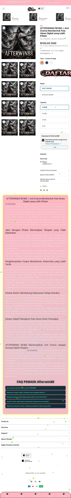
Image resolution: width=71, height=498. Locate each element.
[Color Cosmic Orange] (42, 63)
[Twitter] (44, 190)
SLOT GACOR (46, 88)
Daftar (35, 496)
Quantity (43, 154)
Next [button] (69, 3)
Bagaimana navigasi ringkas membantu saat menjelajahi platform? (26, 392)
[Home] (31, 9)
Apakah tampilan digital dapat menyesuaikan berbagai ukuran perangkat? (28, 401)
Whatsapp (50, 496)
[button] (3, 8)
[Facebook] (41, 190)
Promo (7, 496)
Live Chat (64, 496)
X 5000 (44, 107)
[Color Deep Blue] (46, 62)
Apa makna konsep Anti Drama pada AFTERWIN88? (21, 388)
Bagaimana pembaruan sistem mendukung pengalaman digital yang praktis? (29, 406)
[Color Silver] (51, 62)
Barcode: (54, 39)
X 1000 (44, 113)
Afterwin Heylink (47, 95)
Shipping (51, 45)
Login (21, 496)
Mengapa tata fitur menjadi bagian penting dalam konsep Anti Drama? (27, 397)
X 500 (44, 120)
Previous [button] (2, 3)
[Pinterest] (47, 190)
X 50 (43, 126)
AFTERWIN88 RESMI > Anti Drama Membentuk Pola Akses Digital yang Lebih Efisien (18, 3)
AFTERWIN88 (10, 204)
